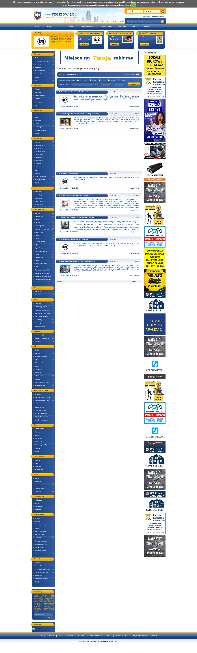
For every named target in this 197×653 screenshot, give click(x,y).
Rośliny (43, 77)
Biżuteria (43, 518)
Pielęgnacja (43, 102)
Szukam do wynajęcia (43, 273)
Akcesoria (43, 120)
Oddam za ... (43, 366)
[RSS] (60, 25)
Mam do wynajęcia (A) (43, 270)
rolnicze (44, 164)
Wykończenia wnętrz (149, 33)
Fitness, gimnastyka (43, 525)
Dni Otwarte (43, 500)
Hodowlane (43, 575)
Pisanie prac (43, 204)
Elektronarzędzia (43, 335)
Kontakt (154, 636)
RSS (60, 636)
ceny (80, 74)
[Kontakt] (147, 25)
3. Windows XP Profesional (68, 173)
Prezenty (43, 448)
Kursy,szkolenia (43, 201)
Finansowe (43, 491)
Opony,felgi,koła (43, 180)
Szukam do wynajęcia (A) (43, 276)
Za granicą (43, 319)
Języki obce (43, 198)
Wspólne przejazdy (43, 356)
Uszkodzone (43, 469)
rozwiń (137, 92)
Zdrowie (43, 379)
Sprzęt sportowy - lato (43, 400)
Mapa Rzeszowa (96, 636)
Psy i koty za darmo (43, 572)
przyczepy (44, 154)
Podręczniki (43, 191)
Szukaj (51, 636)
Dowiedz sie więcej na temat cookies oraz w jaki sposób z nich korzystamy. (99, 5)
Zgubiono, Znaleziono (43, 382)
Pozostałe (43, 341)
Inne (43, 80)
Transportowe (43, 488)
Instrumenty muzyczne (43, 61)
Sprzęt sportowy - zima (43, 397)
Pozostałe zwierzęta (43, 579)
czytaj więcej (134, 106)
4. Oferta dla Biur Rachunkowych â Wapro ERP (75, 195)
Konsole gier (43, 127)
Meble (43, 58)
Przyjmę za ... (43, 369)
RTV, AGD (43, 64)
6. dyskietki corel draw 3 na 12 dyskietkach (74, 239)
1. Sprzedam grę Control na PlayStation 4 (73, 92)
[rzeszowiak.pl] (55, 15)
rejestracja (146, 16)
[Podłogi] (41, 41)
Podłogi (38, 33)
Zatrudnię (43, 303)
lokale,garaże (44, 226)
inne (44, 167)
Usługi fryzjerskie (43, 550)
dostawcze (44, 157)
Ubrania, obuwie (43, 385)
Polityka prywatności (139, 636)
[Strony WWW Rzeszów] (155, 368)
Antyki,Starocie (43, 376)
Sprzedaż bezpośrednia (43, 313)
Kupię (43, 117)
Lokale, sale (43, 441)
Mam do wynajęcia (43, 251)
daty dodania (72, 74)
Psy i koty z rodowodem (43, 569)
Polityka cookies (121, 636)
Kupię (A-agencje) (43, 248)
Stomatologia (43, 547)
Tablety (43, 123)
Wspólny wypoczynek (43, 420)
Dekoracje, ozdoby (43, 445)
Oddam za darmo (43, 363)
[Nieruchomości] (106, 25)
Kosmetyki (43, 538)
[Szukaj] (49, 25)
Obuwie (43, 435)
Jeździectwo (43, 404)
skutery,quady (44, 151)
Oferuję (43, 478)
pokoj (44, 254)
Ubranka (43, 89)
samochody (44, 145)
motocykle (44, 148)
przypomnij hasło (158, 16)
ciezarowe (44, 160)
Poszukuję (43, 323)
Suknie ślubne (43, 429)
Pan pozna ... (43, 295)
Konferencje (43, 506)
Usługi (43, 133)
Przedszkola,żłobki (43, 95)
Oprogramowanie (43, 130)
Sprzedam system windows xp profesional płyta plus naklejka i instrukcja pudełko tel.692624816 (106, 179)
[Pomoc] (134, 25)
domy (44, 219)
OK (134, 5)
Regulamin (81, 636)
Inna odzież (43, 438)
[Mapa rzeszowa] (87, 25)
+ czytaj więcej (66, 46)
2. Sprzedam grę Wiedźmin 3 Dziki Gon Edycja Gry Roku (79, 114)
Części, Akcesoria (43, 176)
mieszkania (44, 216)
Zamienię (43, 173)
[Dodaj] (36, 25)
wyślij (50, 617)
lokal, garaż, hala (44, 263)
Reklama (69, 636)
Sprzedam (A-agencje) (43, 229)
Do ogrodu (43, 74)
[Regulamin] (122, 25)
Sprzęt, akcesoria (43, 531)
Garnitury (43, 432)
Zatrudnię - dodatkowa (43, 310)
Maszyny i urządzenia (43, 338)
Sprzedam (43, 114)
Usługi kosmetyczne (43, 544)
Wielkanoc (43, 67)
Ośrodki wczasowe (43, 413)
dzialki (44, 222)
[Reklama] (71, 25)
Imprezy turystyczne (43, 417)
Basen (43, 528)
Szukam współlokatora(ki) (43, 279)
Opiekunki (43, 92)
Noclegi (43, 350)
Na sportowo (43, 394)
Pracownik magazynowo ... (91, 33)
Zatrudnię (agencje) (43, 307)
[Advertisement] (99, 151)
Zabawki (43, 99)
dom (44, 260)
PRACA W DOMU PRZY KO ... (122, 33)
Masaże (43, 521)
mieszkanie (44, 257)
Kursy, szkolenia (43, 326)
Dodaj (42, 636)
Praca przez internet (43, 316)
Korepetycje (43, 195)
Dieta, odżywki (43, 534)
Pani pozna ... (43, 291)
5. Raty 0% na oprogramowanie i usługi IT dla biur (76, 217)
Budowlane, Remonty (43, 485)
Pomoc (108, 636)
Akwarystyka (43, 566)
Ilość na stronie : (130, 74)
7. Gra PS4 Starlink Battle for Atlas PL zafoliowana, (77, 261)
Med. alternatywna (43, 541)
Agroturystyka (43, 407)
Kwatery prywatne (43, 410)
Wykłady (43, 503)
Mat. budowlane (43, 70)
